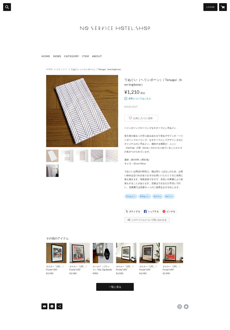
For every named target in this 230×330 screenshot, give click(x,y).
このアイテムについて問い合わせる (148, 219)
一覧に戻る (115, 286)
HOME (45, 56)
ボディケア (61, 69)
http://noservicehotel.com (186, 306)
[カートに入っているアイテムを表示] (223, 7)
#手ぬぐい (144, 196)
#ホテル (157, 196)
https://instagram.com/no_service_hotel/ (179, 306)
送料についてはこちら (139, 98)
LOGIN (210, 7)
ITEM (85, 56)
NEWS (57, 56)
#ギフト (169, 196)
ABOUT (97, 56)
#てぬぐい (131, 196)
